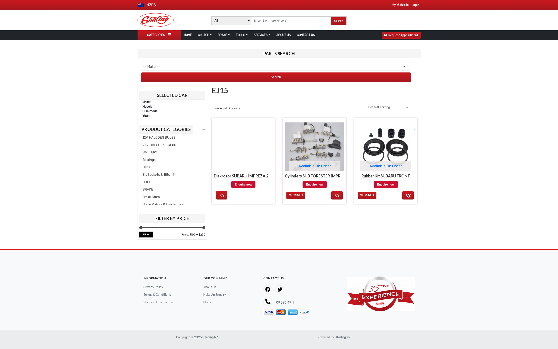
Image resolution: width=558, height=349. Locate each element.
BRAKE (222, 35)
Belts (146, 167)
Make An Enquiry (214, 295)
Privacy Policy (153, 287)
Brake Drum (151, 197)
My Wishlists (400, 5)
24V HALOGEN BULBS (159, 145)
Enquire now (243, 184)
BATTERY (150, 152)
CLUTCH (203, 35)
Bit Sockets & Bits (156, 175)
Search (338, 20)
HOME (188, 35)
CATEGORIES (156, 35)
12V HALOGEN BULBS (159, 137)
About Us (209, 287)
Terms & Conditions (157, 295)
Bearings (149, 160)
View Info (296, 195)
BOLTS (148, 182)
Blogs (207, 302)
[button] (221, 195)
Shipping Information (158, 302)
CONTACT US (306, 35)
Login (415, 5)
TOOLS (240, 35)
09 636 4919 (285, 302)
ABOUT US (283, 35)
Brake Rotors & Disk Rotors (163, 204)
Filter (146, 234)
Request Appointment (403, 35)
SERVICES (261, 35)
